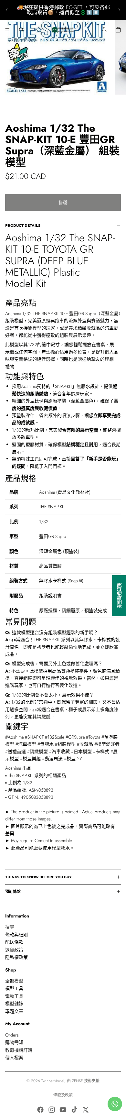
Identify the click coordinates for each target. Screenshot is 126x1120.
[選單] (7, 29)
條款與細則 (16, 934)
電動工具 (14, 996)
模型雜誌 (14, 1003)
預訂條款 (13, 891)
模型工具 (14, 988)
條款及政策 (63, 1095)
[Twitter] (85, 1110)
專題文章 (14, 1011)
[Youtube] (63, 1110)
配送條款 (14, 942)
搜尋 (9, 927)
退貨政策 (14, 950)
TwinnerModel (52, 1081)
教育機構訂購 (18, 1050)
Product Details (22, 225)
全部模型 (14, 981)
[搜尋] (21, 30)
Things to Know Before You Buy (38, 876)
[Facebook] (40, 1110)
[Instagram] (52, 1110)
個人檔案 (14, 1057)
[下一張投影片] (119, 10)
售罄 (63, 202)
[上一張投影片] (7, 10)
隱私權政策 (16, 957)
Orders (12, 1035)
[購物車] (118, 30)
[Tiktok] (74, 1110)
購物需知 (14, 1042)
